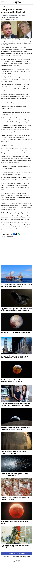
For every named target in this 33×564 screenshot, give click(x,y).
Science (3, 6)
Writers (16, 553)
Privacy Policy (22, 553)
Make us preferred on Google (8, 236)
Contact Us (10, 553)
